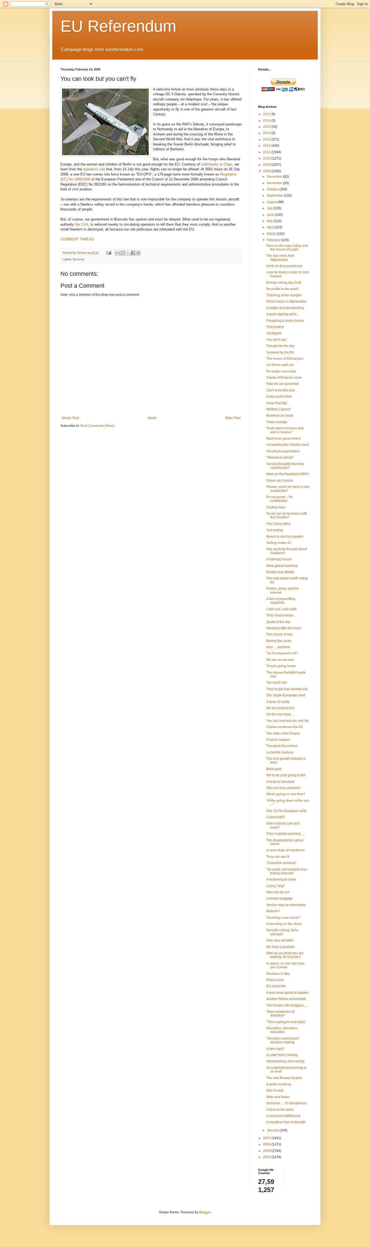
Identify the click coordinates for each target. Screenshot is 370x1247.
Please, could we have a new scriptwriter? (287, 488)
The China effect (278, 524)
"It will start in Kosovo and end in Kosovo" (285, 430)
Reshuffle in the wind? (282, 289)
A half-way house (278, 559)
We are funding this (280, 708)
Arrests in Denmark (280, 782)
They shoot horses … (281, 615)
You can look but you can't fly (287, 721)
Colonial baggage (279, 898)
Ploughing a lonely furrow (285, 321)
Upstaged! (273, 333)
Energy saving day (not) (283, 282)
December (275, 176)
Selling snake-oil (278, 543)
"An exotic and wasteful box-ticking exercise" (287, 871)
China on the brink (279, 1110)
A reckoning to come (281, 879)
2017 (267, 114)
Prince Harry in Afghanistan (286, 301)
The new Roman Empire (284, 1078)
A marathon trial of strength (286, 1122)
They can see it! (277, 857)
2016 (267, 120)
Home (152, 418)
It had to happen (278, 740)
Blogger (204, 1212)
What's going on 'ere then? (285, 794)
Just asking (274, 530)
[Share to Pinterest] (138, 253)
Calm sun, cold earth (281, 609)
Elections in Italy (278, 974)
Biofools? (273, 911)
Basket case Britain (280, 572)
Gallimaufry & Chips (216, 164)
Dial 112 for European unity (286, 811)
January (273, 1130)
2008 (267, 171)
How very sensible (279, 940)
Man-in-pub (274, 1090)
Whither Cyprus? (278, 409)
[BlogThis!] (122, 253)
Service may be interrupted (286, 905)
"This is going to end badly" (286, 1022)
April (270, 227)
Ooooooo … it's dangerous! (286, 1103)
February (274, 240)
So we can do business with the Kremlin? (286, 515)
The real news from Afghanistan (280, 257)
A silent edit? (275, 817)
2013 (267, 139)
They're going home (281, 666)
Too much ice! (276, 682)
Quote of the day (278, 622)
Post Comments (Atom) (97, 426)
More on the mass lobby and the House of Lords (287, 247)
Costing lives (275, 507)
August (272, 202)
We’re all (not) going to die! (286, 775)
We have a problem (280, 947)
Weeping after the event (283, 628)
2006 (267, 1144)
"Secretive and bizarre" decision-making (283, 1040)
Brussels (79, 259)
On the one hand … (280, 714)
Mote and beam (277, 1097)
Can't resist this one (280, 390)
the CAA (81, 224)
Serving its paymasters (283, 451)
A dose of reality (278, 702)
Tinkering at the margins (284, 295)
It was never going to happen (287, 993)
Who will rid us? (278, 892)
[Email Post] (108, 252)
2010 (267, 158)
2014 (267, 133)
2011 (267, 152)
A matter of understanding (285, 308)
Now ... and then (278, 647)
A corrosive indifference (283, 1116)
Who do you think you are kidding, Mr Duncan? (285, 955)
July (270, 208)
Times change (276, 422)
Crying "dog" (275, 886)
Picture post (275, 980)
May (270, 221)
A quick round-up (278, 1084)
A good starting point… (283, 314)
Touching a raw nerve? (283, 918)
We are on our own (280, 660)
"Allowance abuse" (280, 457)
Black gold (274, 769)
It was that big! (276, 403)
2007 (267, 1138)
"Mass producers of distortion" (280, 1013)
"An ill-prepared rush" (282, 653)
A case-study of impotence (285, 850)
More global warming (281, 566)
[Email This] (117, 253)
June (271, 215)
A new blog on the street (283, 924)
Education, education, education (282, 1030)
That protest (275, 327)
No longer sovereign (281, 371)
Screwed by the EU (280, 352)
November (275, 183)
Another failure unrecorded (286, 999)
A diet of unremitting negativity (280, 601)
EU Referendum (118, 26)
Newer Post (70, 418)
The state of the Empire (283, 733)
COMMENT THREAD (77, 239)
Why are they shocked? (283, 788)
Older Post (233, 418)
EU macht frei (276, 986)
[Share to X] (128, 253)
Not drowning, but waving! (285, 1061)
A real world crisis (279, 396)
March (272, 234)
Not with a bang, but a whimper (282, 932)
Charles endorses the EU (284, 727)
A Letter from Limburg (282, 1055)
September (275, 195)
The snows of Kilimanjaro (284, 359)
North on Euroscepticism (284, 266)
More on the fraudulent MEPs (287, 474)
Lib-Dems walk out (280, 365)
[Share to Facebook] (133, 253)
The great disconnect (281, 746)
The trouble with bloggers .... (287, 1005)
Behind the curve (278, 641)
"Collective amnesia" (281, 863)
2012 (267, 146)
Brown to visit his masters (284, 536)
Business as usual (279, 415)
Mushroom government (283, 438)
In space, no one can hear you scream (285, 965)
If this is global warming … (285, 834)
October (273, 189)
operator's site (94, 169)
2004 (267, 1157)
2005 (267, 1151)
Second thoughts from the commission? (285, 466)
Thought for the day (280, 346)
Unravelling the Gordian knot (287, 445)
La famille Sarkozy (279, 752)
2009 (267, 165)
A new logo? (275, 1049)
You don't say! (276, 340)
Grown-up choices (279, 480)
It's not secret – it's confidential (279, 499)
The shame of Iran (279, 634)
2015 (267, 127)
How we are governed (282, 384)
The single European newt (285, 695)
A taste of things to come (284, 377)
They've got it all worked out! (287, 689)
